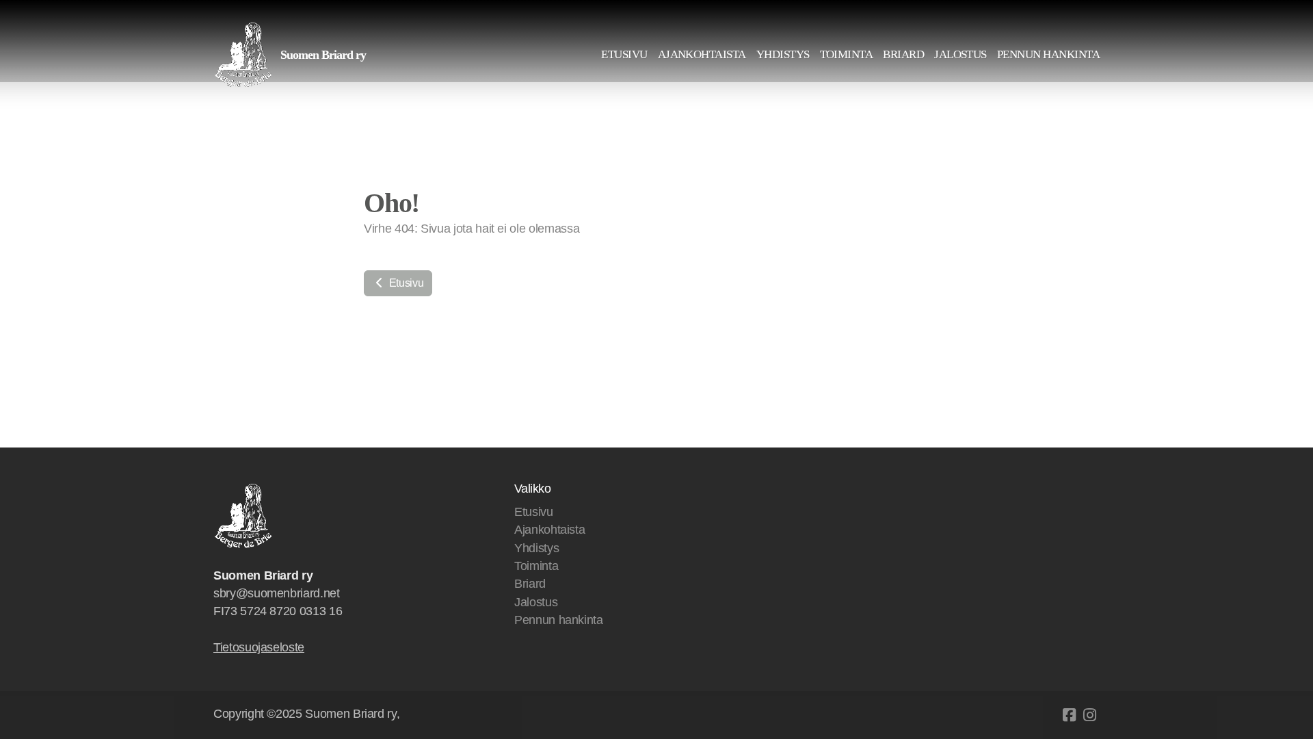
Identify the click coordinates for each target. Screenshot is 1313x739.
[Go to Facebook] (1069, 715)
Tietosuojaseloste (258, 647)
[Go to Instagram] (1089, 715)
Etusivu (404, 283)
